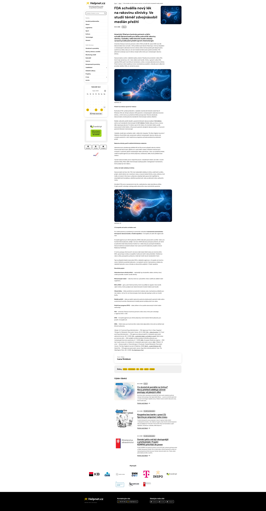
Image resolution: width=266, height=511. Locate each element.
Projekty (88, 74)
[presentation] (124, 391)
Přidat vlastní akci (97, 113)
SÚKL (141, 340)
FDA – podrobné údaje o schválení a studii (144, 336)
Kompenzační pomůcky (93, 64)
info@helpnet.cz (133, 501)
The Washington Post (137, 350)
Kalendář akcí (96, 87)
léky (138, 369)
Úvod (115, 3)
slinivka (125, 369)
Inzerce (88, 61)
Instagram (103, 148)
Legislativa (89, 27)
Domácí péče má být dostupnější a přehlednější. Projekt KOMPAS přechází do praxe (152, 442)
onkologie (152, 369)
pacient (146, 369)
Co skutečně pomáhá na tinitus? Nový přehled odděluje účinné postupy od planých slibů (152, 390)
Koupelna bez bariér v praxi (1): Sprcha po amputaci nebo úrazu (152, 415)
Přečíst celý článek (142, 403)
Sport (87, 31)
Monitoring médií (91, 55)
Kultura (88, 34)
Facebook (88, 148)
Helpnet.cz (97, 3)
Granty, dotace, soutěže (93, 51)
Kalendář (88, 58)
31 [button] (87, 110)
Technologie (89, 37)
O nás (87, 77)
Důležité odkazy (90, 71)
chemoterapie (131, 369)
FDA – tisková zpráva (152, 332)
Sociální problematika (92, 21)
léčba (141, 369)
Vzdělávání (89, 67)
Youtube (96, 148)
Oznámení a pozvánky (92, 48)
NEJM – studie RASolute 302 (152, 346)
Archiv (88, 80)
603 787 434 (122, 501)
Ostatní (88, 40)
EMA (154, 342)
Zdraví (87, 24)
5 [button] (101, 110)
